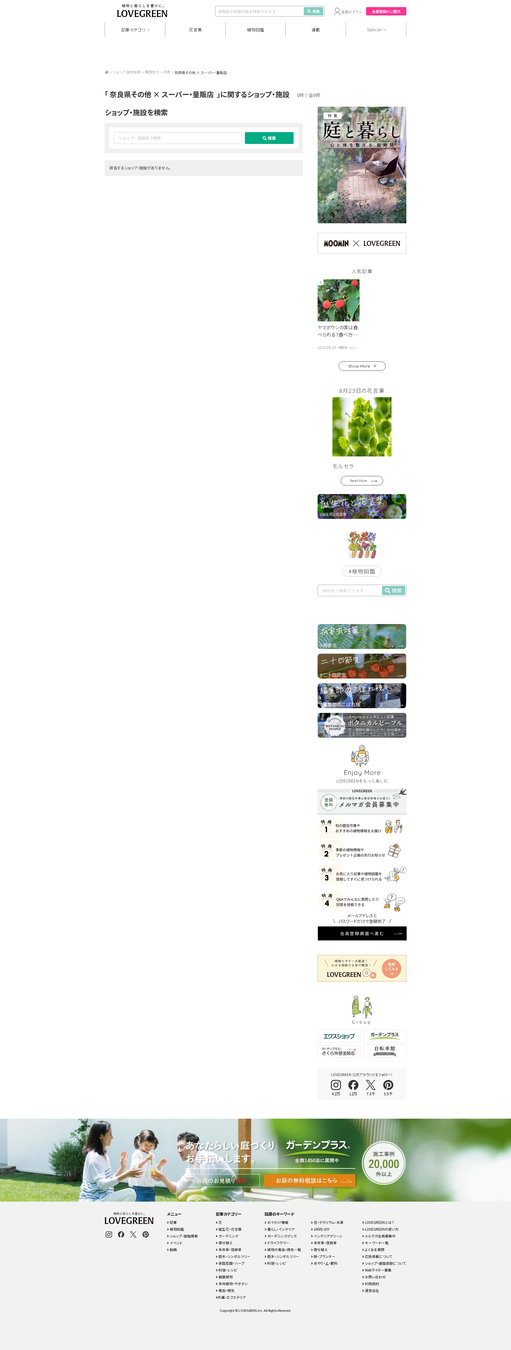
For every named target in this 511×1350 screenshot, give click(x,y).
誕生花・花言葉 (230, 1229)
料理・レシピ (227, 1269)
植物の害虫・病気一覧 (283, 1249)
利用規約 (371, 1283)
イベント (175, 1242)
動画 (173, 1249)
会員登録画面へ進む (362, 933)
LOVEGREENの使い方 (381, 1229)
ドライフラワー (277, 1242)
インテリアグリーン (327, 1235)
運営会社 (371, 1290)
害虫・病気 (226, 1290)
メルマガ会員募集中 (380, 1235)
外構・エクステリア (232, 1297)
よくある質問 (374, 1249)
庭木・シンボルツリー (234, 1256)
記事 (173, 1222)
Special (374, 29)
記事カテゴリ (133, 30)
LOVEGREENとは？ (379, 1222)
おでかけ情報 (277, 1222)
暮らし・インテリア (280, 1229)
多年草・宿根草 (230, 1249)
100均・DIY (321, 1229)
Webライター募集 (378, 1269)
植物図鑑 (255, 30)
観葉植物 (225, 1276)
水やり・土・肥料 (325, 1263)
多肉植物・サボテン (233, 1283)
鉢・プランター (324, 1256)
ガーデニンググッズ (281, 1235)
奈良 (166, 71)
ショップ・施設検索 (127, 71)
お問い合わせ (375, 1276)
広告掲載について (378, 1256)
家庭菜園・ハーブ (231, 1263)
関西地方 (152, 71)
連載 (316, 30)
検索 (316, 11)
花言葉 (195, 30)
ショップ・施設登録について (385, 1263)
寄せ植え (225, 1242)
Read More (358, 480)
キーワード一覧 (376, 1242)
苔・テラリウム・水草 (328, 1222)
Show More (359, 366)
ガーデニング (228, 1235)
